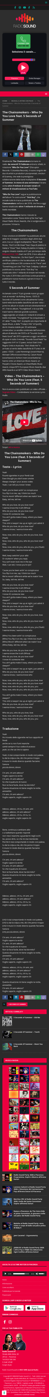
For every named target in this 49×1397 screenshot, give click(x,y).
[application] (24, 1273)
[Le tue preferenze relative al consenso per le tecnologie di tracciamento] (4, 1393)
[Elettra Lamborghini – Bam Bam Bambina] (35, 1150)
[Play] (5, 1274)
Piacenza (14, 78)
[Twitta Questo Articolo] (10, 154)
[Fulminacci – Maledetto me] (24, 1166)
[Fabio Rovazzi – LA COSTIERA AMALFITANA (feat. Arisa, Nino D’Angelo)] (13, 1102)
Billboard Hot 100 (10, 254)
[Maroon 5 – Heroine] (13, 1166)
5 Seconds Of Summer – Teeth (27, 1032)
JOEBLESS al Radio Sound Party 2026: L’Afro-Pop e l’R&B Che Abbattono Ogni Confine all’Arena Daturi (29, 1249)
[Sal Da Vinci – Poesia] (13, 1134)
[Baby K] (24, 1118)
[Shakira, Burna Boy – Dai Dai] (13, 1158)
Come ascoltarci (8, 1287)
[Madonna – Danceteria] (35, 1086)
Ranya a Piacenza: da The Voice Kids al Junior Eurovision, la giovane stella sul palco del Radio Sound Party (29, 1213)
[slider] (21, 1273)
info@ (10, 1362)
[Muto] (37, 1274)
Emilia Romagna (34, 78)
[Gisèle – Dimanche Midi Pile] (35, 1094)
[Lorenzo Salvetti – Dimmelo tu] (24, 1110)
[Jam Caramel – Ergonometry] (35, 1078)
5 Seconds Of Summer (17, 1004)
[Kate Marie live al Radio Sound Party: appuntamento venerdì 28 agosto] (35, 1102)
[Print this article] (32, 154)
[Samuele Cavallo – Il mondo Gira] (35, 1110)
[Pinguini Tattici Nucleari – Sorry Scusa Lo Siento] (24, 1158)
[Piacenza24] (34, 7)
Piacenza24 (6, 1295)
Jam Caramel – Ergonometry (26, 1235)
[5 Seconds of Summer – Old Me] (7, 1021)
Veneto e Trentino (35, 83)
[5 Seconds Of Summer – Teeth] (7, 1034)
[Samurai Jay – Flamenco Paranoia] (13, 1150)
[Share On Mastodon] (43, 154)
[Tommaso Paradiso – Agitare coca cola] (13, 1094)
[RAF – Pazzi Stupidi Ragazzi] (35, 1126)
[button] (45, 2)
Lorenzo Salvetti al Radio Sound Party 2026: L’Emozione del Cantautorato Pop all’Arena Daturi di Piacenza (30, 1189)
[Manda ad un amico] (27, 154)
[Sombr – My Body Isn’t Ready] (24, 1094)
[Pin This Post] (21, 154)
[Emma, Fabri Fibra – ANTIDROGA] (24, 1086)
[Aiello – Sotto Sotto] (35, 1158)
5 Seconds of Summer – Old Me (27, 1017)
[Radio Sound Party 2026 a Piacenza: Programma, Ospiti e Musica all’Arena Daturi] (13, 1070)
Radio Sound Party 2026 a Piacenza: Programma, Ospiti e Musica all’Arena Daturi (30, 1177)
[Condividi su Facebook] (5, 154)
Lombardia (14, 83)
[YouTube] (24, 7)
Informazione (7, 1283)
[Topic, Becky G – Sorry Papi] (35, 1166)
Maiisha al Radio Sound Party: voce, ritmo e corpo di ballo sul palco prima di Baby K (30, 1225)
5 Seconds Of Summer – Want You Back (28, 1045)
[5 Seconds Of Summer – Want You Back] (7, 1046)
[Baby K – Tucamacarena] (13, 1126)
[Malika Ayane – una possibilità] (24, 1126)
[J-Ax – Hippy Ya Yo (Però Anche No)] (35, 1134)
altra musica (14, 447)
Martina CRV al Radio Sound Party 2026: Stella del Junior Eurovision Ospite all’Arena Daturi (28, 1201)
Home (4, 1280)
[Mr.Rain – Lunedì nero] (24, 1142)
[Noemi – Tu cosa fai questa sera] (24, 1134)
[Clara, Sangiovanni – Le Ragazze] (35, 1142)
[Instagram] (20, 7)
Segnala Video (8, 392)
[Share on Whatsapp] (38, 154)
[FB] (15, 7)
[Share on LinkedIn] (16, 154)
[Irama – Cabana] (13, 1142)
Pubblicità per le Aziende (11, 1291)
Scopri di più (7, 1365)
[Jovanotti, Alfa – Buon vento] (24, 1150)
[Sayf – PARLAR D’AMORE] (24, 1102)
